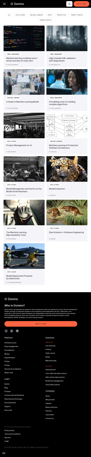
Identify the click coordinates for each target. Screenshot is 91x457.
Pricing (6, 365)
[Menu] (4, 4)
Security (7, 437)
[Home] (17, 4)
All (9, 15)
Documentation (10, 403)
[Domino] (40, 299)
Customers (50, 415)
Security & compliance (12, 369)
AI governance (9, 358)
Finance (48, 349)
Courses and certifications (14, 395)
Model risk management (54, 381)
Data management (11, 346)
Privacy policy (9, 430)
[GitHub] (17, 331)
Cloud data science (53, 385)
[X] (6, 331)
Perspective (61, 15)
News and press (51, 407)
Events (7, 384)
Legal (6, 441)
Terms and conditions (12, 434)
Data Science (20, 15)
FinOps (7, 361)
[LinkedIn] (11, 331)
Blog (6, 388)
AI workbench (9, 350)
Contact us (50, 418)
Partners (49, 411)
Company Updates (45, 20)
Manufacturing (51, 361)
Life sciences (50, 346)
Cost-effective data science (56, 373)
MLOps (50, 15)
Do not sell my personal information (17, 427)
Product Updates (77, 15)
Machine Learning (36, 15)
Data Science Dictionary (13, 399)
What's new (8, 373)
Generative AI (50, 370)
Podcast (7, 391)
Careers (48, 403)
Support (7, 406)
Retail (48, 357)
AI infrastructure (10, 343)
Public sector (50, 353)
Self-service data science (55, 377)
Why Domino (50, 400)
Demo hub (8, 410)
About (48, 396)
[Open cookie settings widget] (3, 453)
